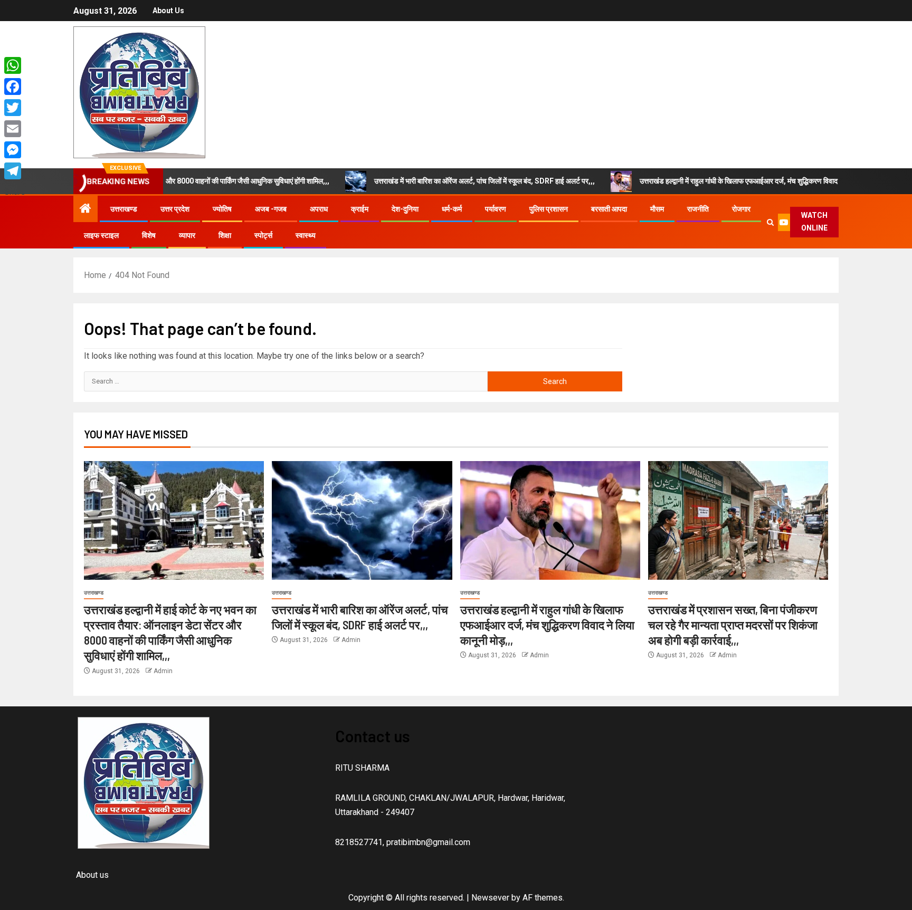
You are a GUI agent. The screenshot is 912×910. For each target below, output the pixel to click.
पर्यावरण (495, 209)
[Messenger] (14, 149)
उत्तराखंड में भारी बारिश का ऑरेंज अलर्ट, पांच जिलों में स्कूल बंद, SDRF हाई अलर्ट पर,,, (446, 181)
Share (14, 192)
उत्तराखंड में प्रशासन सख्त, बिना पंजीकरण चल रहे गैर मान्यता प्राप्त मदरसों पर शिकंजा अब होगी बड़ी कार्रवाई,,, (733, 624)
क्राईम (359, 209)
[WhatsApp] (14, 65)
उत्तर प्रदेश (174, 209)
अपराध (319, 209)
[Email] (14, 128)
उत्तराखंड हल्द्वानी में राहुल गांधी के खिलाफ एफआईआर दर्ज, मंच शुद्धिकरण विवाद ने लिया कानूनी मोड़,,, (729, 181)
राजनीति (698, 209)
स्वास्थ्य (306, 235)
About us (168, 10)
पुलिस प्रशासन (548, 209)
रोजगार (741, 209)
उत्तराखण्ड (123, 209)
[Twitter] (14, 107)
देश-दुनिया (405, 209)
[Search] (770, 222)
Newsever (490, 898)
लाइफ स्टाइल (101, 235)
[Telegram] (14, 170)
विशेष (149, 235)
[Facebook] (14, 86)
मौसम (657, 209)
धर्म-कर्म (452, 209)
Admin (163, 671)
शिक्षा (224, 235)
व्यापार (187, 235)
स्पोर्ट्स (263, 235)
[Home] (85, 209)
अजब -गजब (271, 209)
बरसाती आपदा (609, 209)
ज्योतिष (222, 209)
